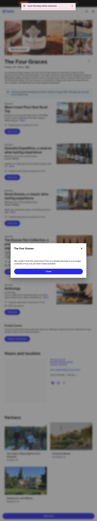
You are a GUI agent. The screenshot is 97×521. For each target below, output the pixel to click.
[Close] (81, 248)
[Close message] (72, 6)
